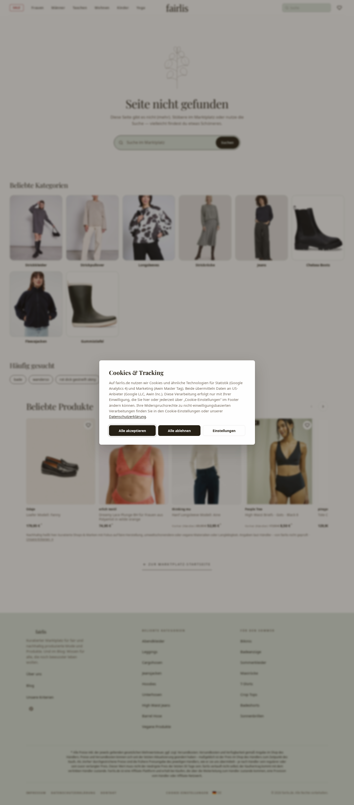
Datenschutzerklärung (127, 416)
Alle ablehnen (179, 430)
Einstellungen (224, 430)
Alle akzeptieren (132, 430)
